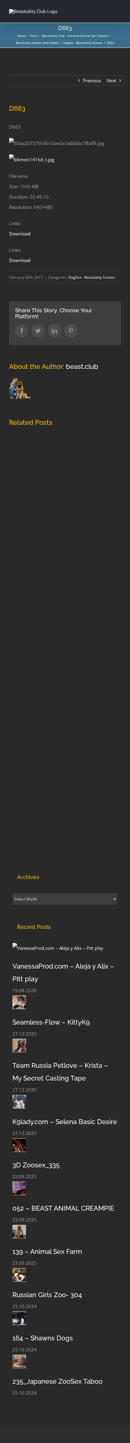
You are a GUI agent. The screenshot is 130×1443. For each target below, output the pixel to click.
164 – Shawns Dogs (42, 1338)
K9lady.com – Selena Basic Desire (64, 1122)
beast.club (82, 366)
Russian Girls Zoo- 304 (47, 1295)
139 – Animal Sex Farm (47, 1251)
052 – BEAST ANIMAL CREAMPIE (63, 1208)
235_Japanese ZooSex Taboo (57, 1381)
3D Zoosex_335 (36, 1165)
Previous (92, 80)
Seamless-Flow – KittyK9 (51, 1022)
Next (111, 80)
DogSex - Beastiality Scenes (91, 277)
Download (20, 234)
